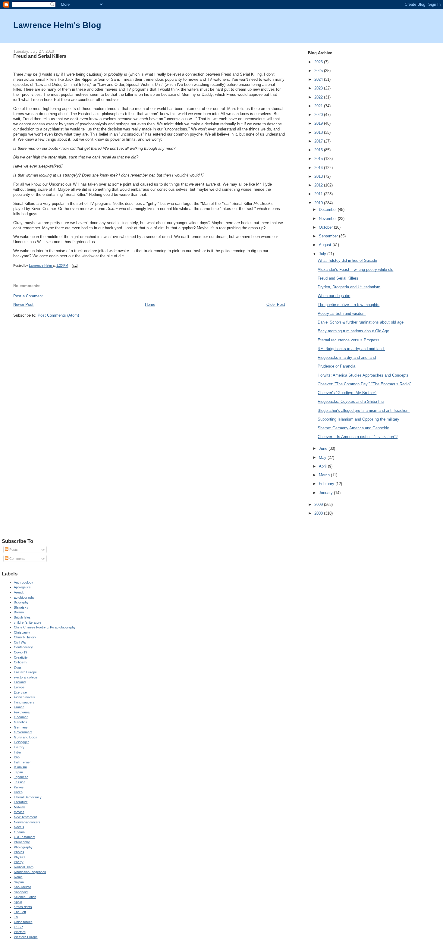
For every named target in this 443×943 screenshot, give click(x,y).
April (323, 466)
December (328, 209)
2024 (319, 79)
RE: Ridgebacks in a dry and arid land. (351, 348)
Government (23, 732)
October (326, 227)
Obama (19, 832)
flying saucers (24, 702)
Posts (13, 549)
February (327, 483)
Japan (18, 772)
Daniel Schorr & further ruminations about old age (361, 322)
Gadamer (21, 717)
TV (16, 917)
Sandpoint (21, 892)
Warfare (20, 932)
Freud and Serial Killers (338, 278)
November (328, 218)
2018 (319, 132)
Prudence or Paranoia (336, 366)
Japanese (21, 777)
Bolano (19, 612)
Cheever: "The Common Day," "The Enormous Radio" (364, 384)
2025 (319, 70)
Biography (21, 602)
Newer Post (23, 304)
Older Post (275, 304)
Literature (21, 802)
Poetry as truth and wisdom (342, 313)
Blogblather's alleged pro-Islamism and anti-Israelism (364, 410)
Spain (18, 902)
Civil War (20, 642)
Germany (21, 727)
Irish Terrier (22, 762)
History (19, 747)
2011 (319, 194)
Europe (19, 687)
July (323, 254)
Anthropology (23, 582)
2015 (319, 158)
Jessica (19, 782)
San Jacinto (22, 887)
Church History (25, 637)
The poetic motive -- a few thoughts (348, 304)
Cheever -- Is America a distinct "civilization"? (357, 436)
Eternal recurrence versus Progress (348, 340)
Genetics (20, 722)
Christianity (22, 632)
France (19, 707)
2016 (319, 150)
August (325, 245)
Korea (18, 792)
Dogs (18, 667)
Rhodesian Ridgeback (30, 872)
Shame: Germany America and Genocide (353, 428)
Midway (19, 807)
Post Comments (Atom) (58, 315)
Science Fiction (25, 897)
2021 (319, 106)
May (323, 457)
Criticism (20, 662)
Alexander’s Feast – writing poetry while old (355, 269)
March (325, 475)
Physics (20, 857)
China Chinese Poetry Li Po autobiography (45, 627)
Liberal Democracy (28, 797)
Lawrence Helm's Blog (57, 25)
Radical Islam (23, 867)
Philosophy (22, 842)
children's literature (27, 622)
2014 (319, 167)
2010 (319, 203)
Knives (19, 787)
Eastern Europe (25, 672)
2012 (319, 185)
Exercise (20, 692)
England (20, 682)
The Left (20, 912)
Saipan (19, 882)
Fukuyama (22, 712)
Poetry (19, 862)
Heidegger (21, 742)
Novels (19, 827)
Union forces (23, 922)
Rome (18, 877)
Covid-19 (20, 652)
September (329, 236)
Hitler (17, 752)
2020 (319, 114)
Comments (16, 558)
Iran (17, 757)
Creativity (21, 657)
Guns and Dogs (25, 737)
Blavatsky (21, 607)
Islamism (20, 767)
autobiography (24, 597)
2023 (319, 88)
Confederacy (23, 647)
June (323, 448)
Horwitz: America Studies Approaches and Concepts (363, 375)
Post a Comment (28, 296)
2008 (319, 513)
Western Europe (26, 937)
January (326, 492)
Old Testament (24, 837)
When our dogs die (334, 295)
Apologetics (22, 587)
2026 (319, 62)
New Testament (25, 817)
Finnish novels (24, 697)
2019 (319, 123)
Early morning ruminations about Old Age (353, 331)
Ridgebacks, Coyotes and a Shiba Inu (351, 401)
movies (19, 812)
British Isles (22, 617)
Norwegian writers (27, 822)
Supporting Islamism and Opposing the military (358, 419)
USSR (18, 927)
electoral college (25, 677)
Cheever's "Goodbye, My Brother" (347, 392)
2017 (319, 141)
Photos (19, 852)
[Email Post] (74, 266)
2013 (319, 176)
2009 (319, 504)
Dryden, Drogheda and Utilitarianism (349, 287)
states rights (23, 907)
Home (150, 304)
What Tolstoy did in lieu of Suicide (347, 260)
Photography (23, 847)
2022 (319, 97)
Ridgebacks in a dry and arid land (347, 357)
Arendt (19, 592)
